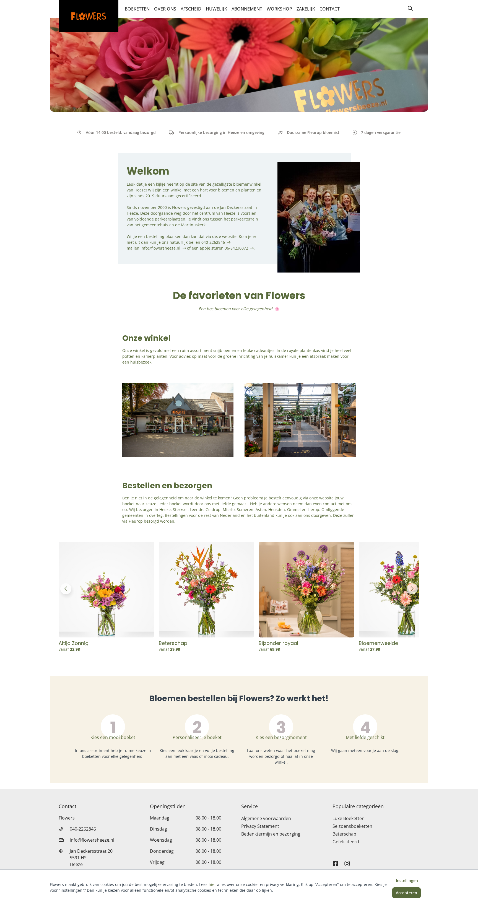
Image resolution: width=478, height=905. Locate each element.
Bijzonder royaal (278, 643)
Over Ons (165, 9)
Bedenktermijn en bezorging (270, 834)
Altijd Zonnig (74, 643)
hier (212, 884)
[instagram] (347, 861)
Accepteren (406, 892)
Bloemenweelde (378, 643)
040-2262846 (213, 242)
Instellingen (407, 880)
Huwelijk (216, 9)
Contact (329, 9)
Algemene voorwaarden (266, 818)
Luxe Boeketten (348, 818)
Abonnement (247, 9)
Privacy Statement (260, 826)
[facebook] (335, 861)
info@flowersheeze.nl (160, 248)
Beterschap (173, 643)
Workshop (279, 9)
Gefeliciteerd (345, 842)
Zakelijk (306, 9)
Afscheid (191, 9)
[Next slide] (412, 588)
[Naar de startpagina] (88, 16)
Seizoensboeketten (352, 826)
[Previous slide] (65, 588)
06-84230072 (236, 248)
